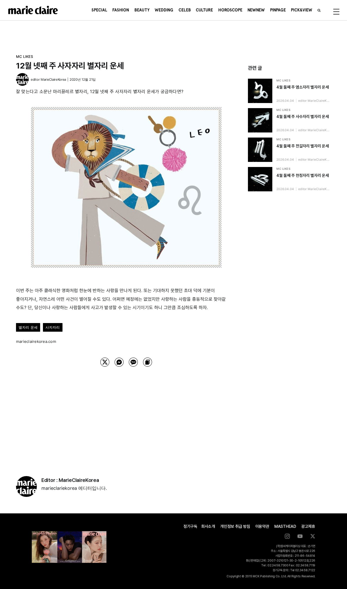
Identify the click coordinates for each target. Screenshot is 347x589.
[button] (319, 10)
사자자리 (52, 327)
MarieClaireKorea (53, 79)
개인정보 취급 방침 (235, 526)
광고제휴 (308, 526)
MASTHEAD (285, 526)
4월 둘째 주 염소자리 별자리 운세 (302, 87)
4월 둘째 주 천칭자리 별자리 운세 (302, 175)
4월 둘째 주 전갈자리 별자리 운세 (302, 146)
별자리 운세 (28, 327)
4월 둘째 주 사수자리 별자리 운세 (302, 116)
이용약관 (262, 526)
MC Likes (24, 56)
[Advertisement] (126, 414)
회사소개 (208, 526)
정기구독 (190, 526)
